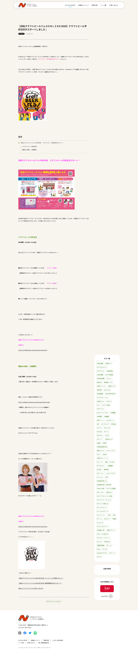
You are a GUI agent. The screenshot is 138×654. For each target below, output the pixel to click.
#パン (98, 454)
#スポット (107, 519)
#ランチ (99, 542)
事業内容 (95, 5)
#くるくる (100, 523)
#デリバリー (100, 473)
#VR (114, 515)
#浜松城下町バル (102, 481)
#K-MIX (99, 469)
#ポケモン (100, 435)
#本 (98, 424)
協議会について (83, 5)
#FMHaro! (107, 542)
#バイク (99, 428)
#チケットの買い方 (102, 534)
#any (98, 549)
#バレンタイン (111, 451)
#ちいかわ (107, 390)
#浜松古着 (100, 363)
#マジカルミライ (102, 367)
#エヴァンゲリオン (102, 413)
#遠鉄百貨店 (100, 545)
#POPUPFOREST (110, 394)
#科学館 (99, 416)
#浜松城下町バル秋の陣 (104, 485)
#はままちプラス (102, 553)
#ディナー (100, 439)
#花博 (104, 443)
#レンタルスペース (102, 511)
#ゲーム (99, 519)
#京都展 (113, 413)
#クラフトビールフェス (104, 500)
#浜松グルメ (100, 401)
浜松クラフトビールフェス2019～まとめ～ (31, 588)
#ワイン (106, 432)
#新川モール (100, 451)
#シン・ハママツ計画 (103, 405)
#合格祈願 (100, 394)
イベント (21, 34)
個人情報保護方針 (44, 643)
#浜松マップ (111, 386)
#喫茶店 (106, 469)
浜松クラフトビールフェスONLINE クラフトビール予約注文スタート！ (42, 143)
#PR (106, 477)
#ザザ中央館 (109, 375)
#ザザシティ (100, 409)
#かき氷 (99, 432)
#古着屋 (106, 416)
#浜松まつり (109, 439)
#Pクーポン (100, 492)
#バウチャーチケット (103, 538)
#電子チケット (111, 530)
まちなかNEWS (70, 5)
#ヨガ (107, 435)
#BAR (104, 454)
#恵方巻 (99, 390)
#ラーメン (100, 462)
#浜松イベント (101, 386)
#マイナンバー (101, 515)
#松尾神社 (110, 371)
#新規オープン (108, 382)
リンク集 (103, 5)
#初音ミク (108, 363)
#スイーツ (112, 553)
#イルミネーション (102, 397)
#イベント (100, 477)
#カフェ (99, 557)
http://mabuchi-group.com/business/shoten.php (34, 402)
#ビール (109, 545)
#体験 (114, 519)
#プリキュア (100, 371)
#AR (109, 515)
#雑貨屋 (110, 466)
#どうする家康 (111, 488)
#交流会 (113, 424)
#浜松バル (109, 492)
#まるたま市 (100, 488)
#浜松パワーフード (102, 458)
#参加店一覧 (100, 530)
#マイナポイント (102, 507)
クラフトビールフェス (53, 601)
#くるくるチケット (102, 526)
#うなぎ (112, 462)
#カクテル (107, 428)
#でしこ (109, 378)
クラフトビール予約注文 (29, 146)
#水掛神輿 (100, 375)
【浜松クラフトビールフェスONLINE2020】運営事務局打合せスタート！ (40, 583)
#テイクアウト (111, 473)
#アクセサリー (101, 466)
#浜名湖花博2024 (102, 447)
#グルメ (109, 401)
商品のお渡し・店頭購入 (29, 150)
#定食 (98, 443)
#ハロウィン (110, 420)
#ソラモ (104, 549)
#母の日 (99, 382)
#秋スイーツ (100, 420)
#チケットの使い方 (102, 504)
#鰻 (106, 462)
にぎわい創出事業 (57, 640)
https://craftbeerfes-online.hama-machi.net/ (32, 350)
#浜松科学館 (100, 378)
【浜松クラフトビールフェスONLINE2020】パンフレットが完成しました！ (40, 578)
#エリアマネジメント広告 (104, 496)
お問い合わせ (113, 5)
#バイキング (105, 424)
